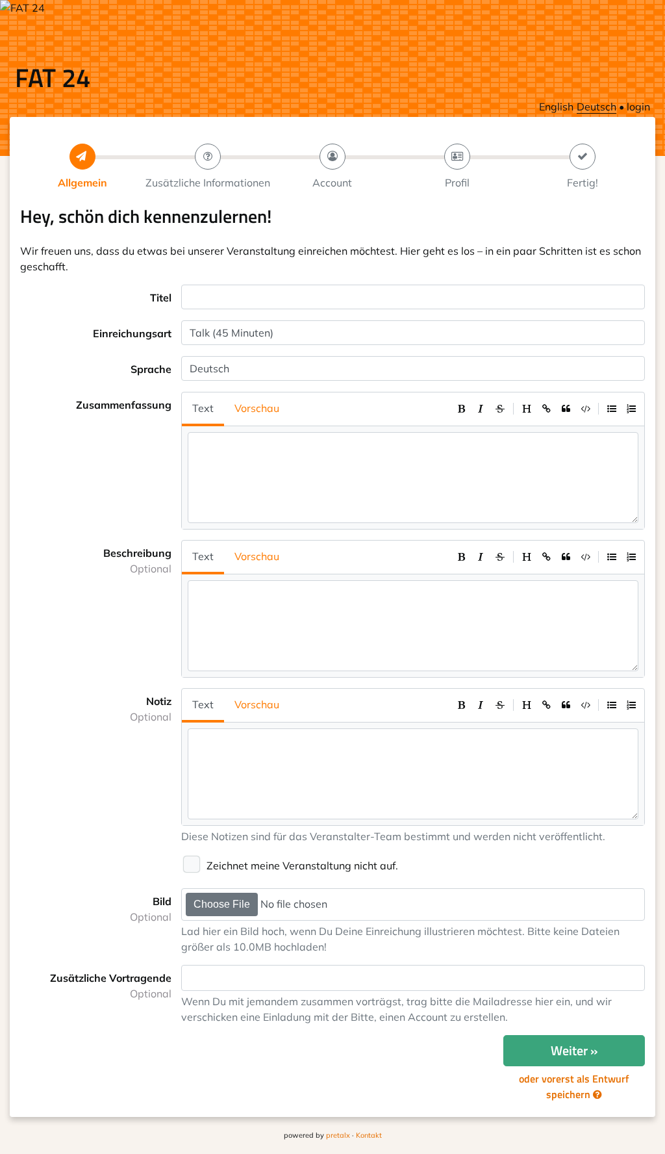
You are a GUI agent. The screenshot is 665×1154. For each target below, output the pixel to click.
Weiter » (574, 1050)
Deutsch (596, 106)
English (556, 106)
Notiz (150, 709)
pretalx (338, 1135)
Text (203, 408)
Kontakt (369, 1135)
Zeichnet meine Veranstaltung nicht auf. (302, 865)
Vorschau (256, 408)
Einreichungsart (132, 333)
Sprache (151, 369)
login (638, 106)
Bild (150, 909)
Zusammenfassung (123, 404)
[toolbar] (546, 408)
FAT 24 (52, 77)
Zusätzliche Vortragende (110, 985)
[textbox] (193, 978)
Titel (160, 297)
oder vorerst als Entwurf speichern (574, 1086)
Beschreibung (137, 560)
